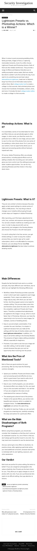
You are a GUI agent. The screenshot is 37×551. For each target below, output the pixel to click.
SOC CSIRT (5, 30)
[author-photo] (18, 529)
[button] (34, 10)
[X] (12, 501)
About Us (16, 545)
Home (3, 15)
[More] (32, 501)
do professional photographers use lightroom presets (15, 488)
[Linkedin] (8, 501)
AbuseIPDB (21, 544)
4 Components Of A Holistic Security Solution (27, 513)
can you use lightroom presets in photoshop (17, 484)
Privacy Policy (31, 545)
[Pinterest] (16, 501)
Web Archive (29, 544)
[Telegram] (20, 501)
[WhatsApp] (28, 501)
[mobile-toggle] (3, 10)
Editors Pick (9, 15)
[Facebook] (3, 501)
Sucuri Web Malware (7, 545)
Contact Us (23, 545)
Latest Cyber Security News (10, 544)
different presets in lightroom (10, 486)
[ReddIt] (24, 501)
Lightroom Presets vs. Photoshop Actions (12, 491)
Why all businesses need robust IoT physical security (10, 513)
